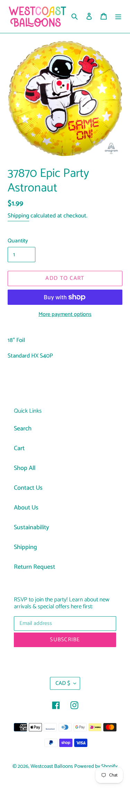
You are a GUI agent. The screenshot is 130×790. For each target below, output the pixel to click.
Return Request (34, 567)
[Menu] (118, 16)
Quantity (18, 241)
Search (23, 428)
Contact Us (28, 488)
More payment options (65, 314)
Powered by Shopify (96, 766)
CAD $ (62, 683)
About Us (26, 508)
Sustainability (31, 527)
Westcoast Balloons (52, 766)
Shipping (18, 216)
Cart (19, 448)
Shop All (24, 468)
